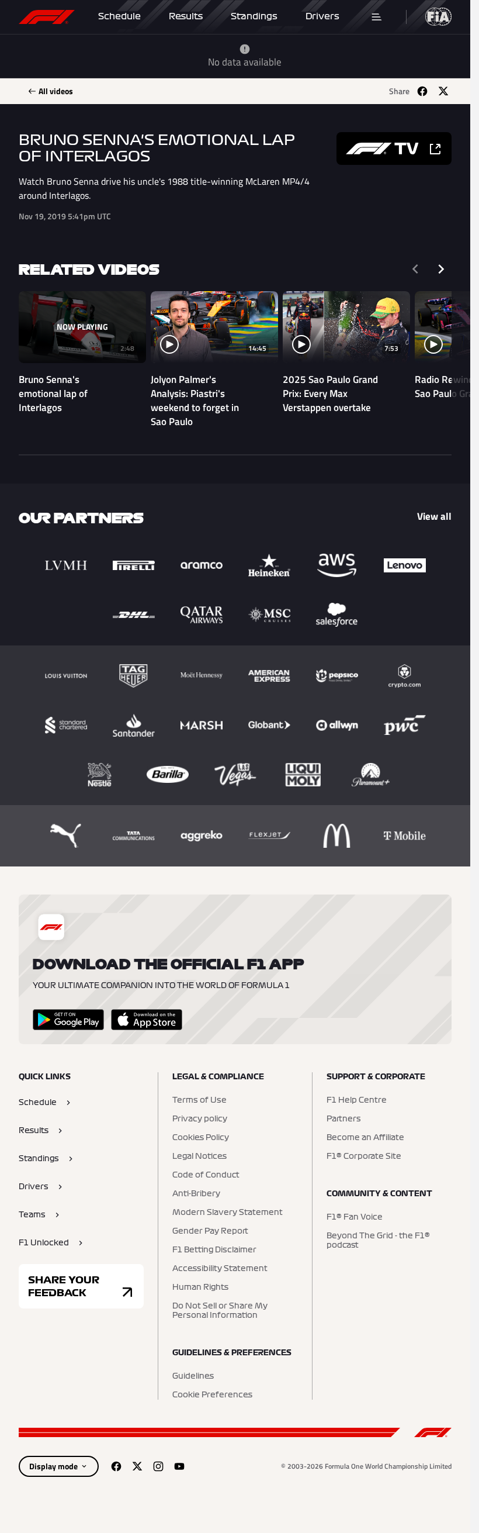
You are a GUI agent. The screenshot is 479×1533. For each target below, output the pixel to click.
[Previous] (415, 268)
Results (186, 16)
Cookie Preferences (212, 1395)
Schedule (119, 16)
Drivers (322, 16)
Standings (254, 16)
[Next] (441, 268)
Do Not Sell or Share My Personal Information (220, 1311)
